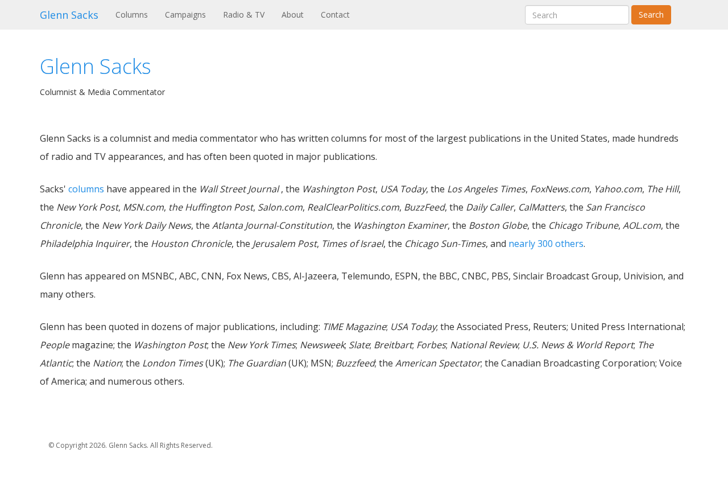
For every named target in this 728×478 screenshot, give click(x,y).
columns (86, 189)
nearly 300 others (546, 243)
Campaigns (185, 14)
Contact (335, 14)
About (293, 14)
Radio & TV (243, 14)
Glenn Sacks (69, 15)
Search (651, 14)
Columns (135, 14)
